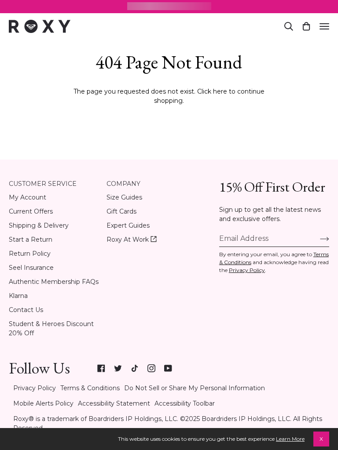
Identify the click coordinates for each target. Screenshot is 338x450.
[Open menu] (324, 26)
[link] (101, 368)
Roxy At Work (132, 239)
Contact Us (26, 310)
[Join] (317, 239)
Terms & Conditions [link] (90, 388)
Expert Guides (128, 225)
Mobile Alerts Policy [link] (43, 403)
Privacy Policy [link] (34, 388)
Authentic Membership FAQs (54, 282)
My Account (27, 197)
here (220, 91)
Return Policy (30, 254)
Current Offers (31, 211)
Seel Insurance (31, 268)
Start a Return (30, 239)
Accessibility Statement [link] (114, 403)
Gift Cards (121, 211)
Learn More (290, 438)
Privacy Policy (247, 270)
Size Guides (124, 197)
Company (123, 184)
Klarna (18, 296)
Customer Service (43, 184)
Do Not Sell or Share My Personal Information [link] (194, 388)
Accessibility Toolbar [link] (184, 403)
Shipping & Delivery (39, 225)
